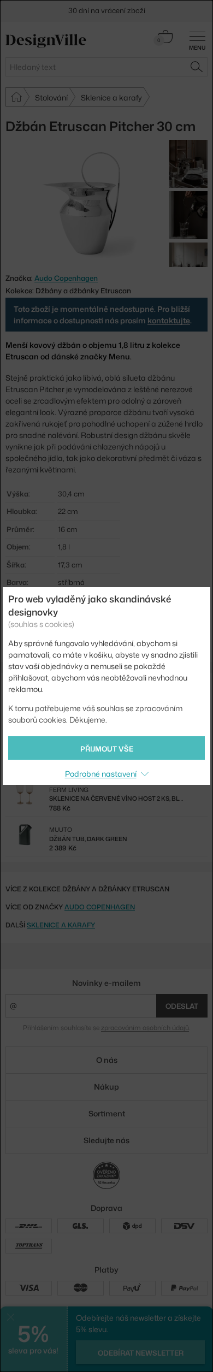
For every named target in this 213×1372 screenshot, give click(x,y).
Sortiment (106, 1113)
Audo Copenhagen (99, 907)
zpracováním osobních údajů (145, 1027)
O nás (106, 1060)
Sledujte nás (106, 1140)
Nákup (106, 1086)
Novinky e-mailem (106, 983)
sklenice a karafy (61, 925)
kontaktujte (168, 320)
